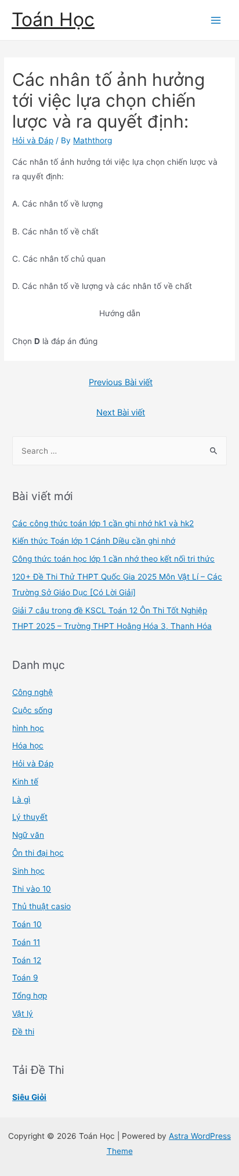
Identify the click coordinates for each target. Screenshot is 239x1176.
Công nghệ (32, 692)
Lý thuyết (30, 817)
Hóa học (28, 745)
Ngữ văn (28, 835)
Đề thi (23, 1031)
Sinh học (28, 870)
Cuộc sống (32, 710)
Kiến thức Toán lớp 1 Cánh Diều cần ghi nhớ (93, 540)
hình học (28, 728)
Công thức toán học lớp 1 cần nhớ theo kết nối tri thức (113, 558)
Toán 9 (25, 977)
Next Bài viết (120, 412)
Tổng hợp (29, 995)
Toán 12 (26, 960)
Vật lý (22, 1013)
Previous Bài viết (121, 382)
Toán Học (53, 19)
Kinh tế (25, 781)
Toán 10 (27, 924)
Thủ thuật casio (41, 906)
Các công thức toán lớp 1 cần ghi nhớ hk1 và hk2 (103, 523)
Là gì (21, 799)
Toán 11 (26, 942)
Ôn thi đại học (38, 852)
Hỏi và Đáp (32, 140)
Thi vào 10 (31, 888)
